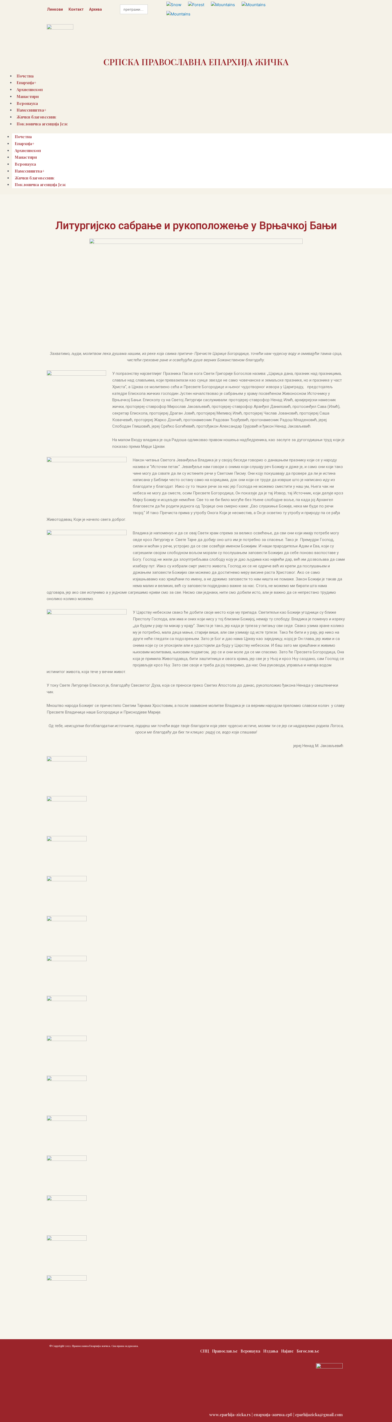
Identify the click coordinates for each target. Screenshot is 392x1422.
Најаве (287, 1351)
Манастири (28, 96)
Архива (95, 9)
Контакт (76, 9)
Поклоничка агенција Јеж (42, 123)
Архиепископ (28, 150)
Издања (270, 1351)
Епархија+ (24, 143)
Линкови (55, 9)
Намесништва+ (30, 171)
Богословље (308, 1351)
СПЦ (204, 1351)
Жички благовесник (34, 178)
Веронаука (25, 164)
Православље (225, 1351)
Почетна (23, 136)
